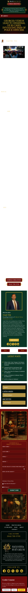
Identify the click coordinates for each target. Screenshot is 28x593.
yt (10, 344)
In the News (8, 527)
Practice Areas (16, 525)
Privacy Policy (11, 481)
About (22, 527)
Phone (4, 461)
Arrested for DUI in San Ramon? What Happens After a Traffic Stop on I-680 (13, 368)
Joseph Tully (9, 41)
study (8, 111)
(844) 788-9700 (17, 1)
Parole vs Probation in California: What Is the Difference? (13, 376)
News (15, 41)
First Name (6, 446)
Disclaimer (4, 481)
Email (4, 456)
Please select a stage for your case (13, 466)
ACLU (4, 207)
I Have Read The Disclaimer (10, 483)
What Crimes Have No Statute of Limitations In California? (14, 372)
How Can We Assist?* (8, 471)
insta (15, 344)
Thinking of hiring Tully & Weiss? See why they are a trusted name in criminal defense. (14, 10)
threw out (3, 91)
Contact (14, 529)
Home (7, 525)
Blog (15, 527)
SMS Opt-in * (6, 487)
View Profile (14, 340)
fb (8, 344)
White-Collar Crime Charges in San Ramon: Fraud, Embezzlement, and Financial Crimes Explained (14, 364)
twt (13, 344)
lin (18, 344)
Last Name (6, 451)
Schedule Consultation (14, 3)
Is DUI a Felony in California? (11, 379)
